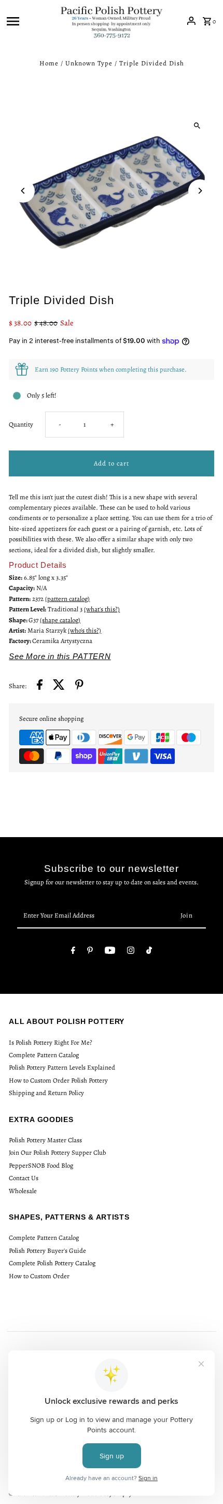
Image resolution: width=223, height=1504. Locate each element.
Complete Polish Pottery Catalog (52, 1263)
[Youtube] (110, 952)
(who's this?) (84, 630)
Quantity (21, 424)
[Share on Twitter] (59, 686)
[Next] (200, 190)
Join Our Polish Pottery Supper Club (57, 1152)
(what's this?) (102, 609)
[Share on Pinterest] (79, 686)
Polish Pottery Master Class (45, 1140)
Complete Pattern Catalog (44, 1054)
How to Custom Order (39, 1275)
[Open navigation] (30, 21)
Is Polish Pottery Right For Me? (50, 1042)
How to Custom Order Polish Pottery (58, 1080)
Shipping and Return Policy (46, 1092)
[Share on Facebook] (40, 686)
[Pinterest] (90, 952)
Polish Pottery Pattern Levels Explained (62, 1067)
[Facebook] (73, 952)
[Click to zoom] (197, 125)
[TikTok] (149, 952)
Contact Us (23, 1177)
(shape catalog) (60, 620)
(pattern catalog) (67, 598)
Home (49, 63)
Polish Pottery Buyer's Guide (47, 1250)
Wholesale (23, 1190)
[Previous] (23, 190)
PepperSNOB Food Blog (41, 1165)
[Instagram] (130, 952)
